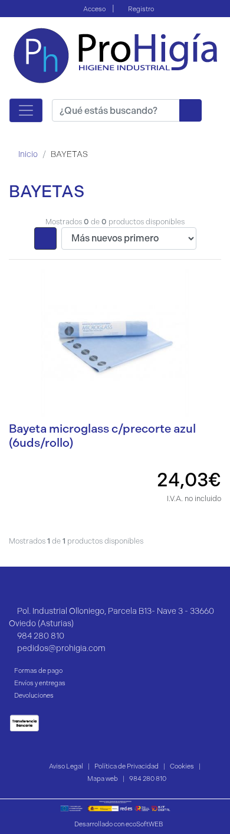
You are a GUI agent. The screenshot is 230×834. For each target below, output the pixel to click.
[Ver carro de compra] (216, 110)
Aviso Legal (66, 766)
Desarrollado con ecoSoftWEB (118, 824)
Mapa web (102, 778)
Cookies (182, 766)
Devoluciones (34, 695)
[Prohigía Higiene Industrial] (115, 54)
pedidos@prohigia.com (61, 648)
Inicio (28, 154)
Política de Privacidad (126, 766)
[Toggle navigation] (25, 110)
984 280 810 (40, 636)
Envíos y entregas (39, 683)
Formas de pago (38, 670)
